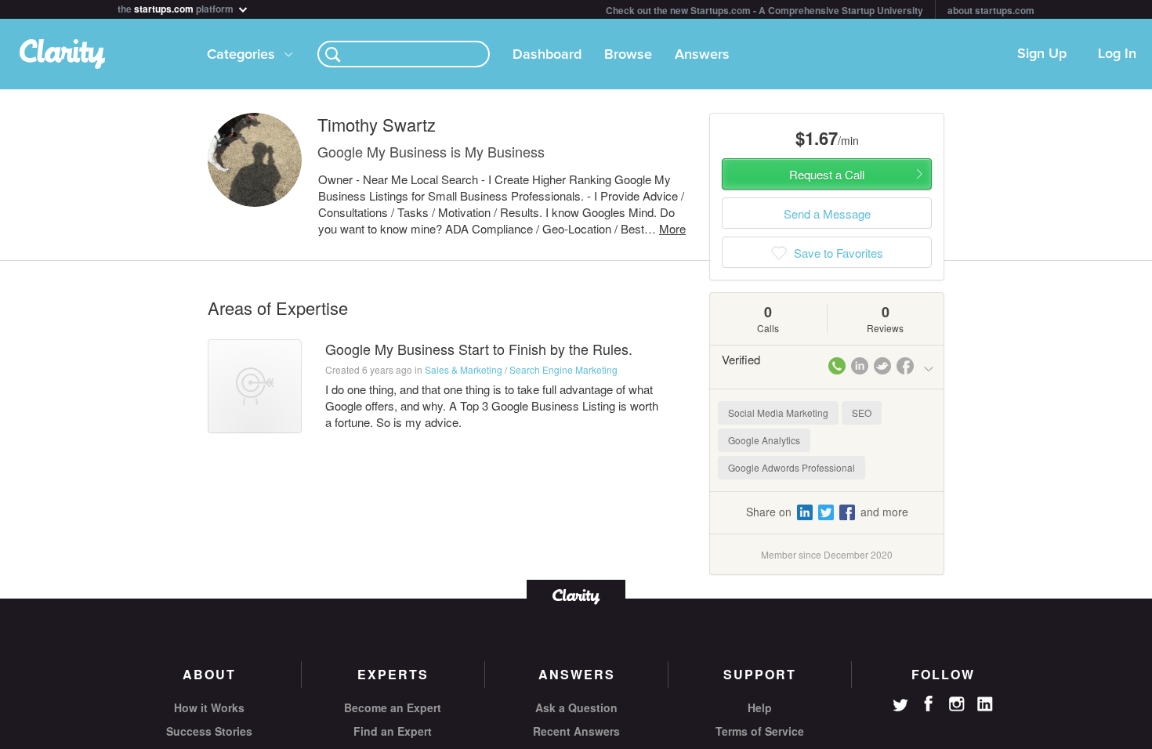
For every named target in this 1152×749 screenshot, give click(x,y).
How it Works (209, 707)
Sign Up (1042, 54)
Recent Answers (576, 731)
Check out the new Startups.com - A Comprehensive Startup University (764, 10)
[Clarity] (576, 595)
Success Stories (209, 731)
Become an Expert (392, 707)
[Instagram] (957, 704)
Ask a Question (576, 707)
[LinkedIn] (985, 704)
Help (760, 707)
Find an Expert (392, 731)
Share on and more (827, 511)
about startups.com (990, 10)
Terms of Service (759, 731)
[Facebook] (928, 703)
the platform (177, 7)
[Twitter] (900, 707)
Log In (1117, 54)
